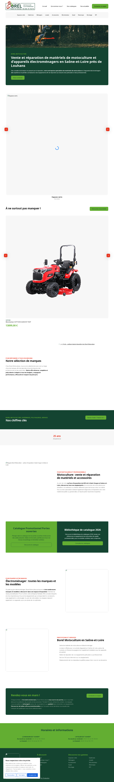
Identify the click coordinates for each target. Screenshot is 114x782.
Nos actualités (84, 6)
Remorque (81, 15)
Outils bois (31, 15)
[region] (21, 768)
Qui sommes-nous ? (57, 6)
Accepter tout (32, 775)
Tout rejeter (22, 775)
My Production (45, 778)
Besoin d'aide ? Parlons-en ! (95, 417)
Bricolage (89, 15)
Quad (73, 15)
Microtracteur (65, 15)
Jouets (47, 15)
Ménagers (39, 15)
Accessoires (55, 15)
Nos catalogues (71, 6)
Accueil (44, 6)
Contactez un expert (100, 6)
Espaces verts (21, 15)
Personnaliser (11, 775)
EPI (96, 15)
